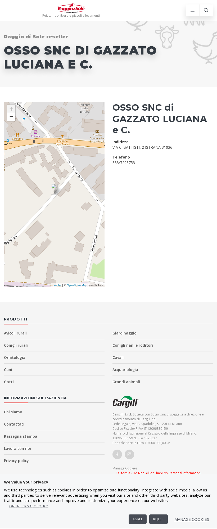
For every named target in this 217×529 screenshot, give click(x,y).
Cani (8, 369)
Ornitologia (14, 357)
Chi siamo (13, 411)
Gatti (9, 381)
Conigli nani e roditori (132, 345)
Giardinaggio (124, 333)
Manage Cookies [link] (124, 468)
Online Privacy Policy (28, 506)
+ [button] (11, 109)
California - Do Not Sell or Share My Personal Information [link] (158, 473)
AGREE (138, 519)
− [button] (11, 117)
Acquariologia (125, 369)
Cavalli (118, 357)
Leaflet (57, 285)
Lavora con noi (17, 448)
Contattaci (14, 424)
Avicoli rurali (15, 333)
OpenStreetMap (77, 285)
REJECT (158, 519)
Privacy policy (16, 460)
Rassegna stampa (20, 436)
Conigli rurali (16, 345)
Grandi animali (126, 381)
